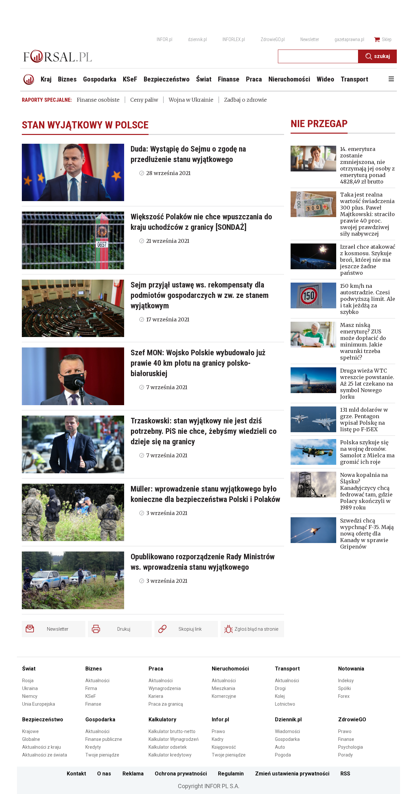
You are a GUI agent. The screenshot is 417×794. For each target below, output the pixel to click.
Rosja (28, 680)
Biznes (93, 669)
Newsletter (309, 39)
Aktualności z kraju (41, 747)
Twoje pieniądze (102, 754)
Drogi (280, 688)
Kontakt (76, 774)
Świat (29, 669)
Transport (287, 669)
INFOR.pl (164, 39)
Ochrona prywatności (181, 774)
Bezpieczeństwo (42, 719)
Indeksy (346, 680)
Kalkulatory (162, 719)
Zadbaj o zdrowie (245, 99)
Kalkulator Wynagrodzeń (174, 739)
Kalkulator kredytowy (170, 754)
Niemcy (29, 696)
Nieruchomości (230, 669)
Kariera (156, 696)
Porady (345, 754)
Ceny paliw (144, 99)
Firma (91, 688)
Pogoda (283, 754)
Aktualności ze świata (44, 754)
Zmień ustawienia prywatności (292, 774)
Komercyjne (224, 696)
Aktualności (97, 680)
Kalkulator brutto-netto (172, 731)
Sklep (387, 39)
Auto (280, 747)
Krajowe (30, 731)
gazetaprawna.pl (349, 39)
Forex (344, 696)
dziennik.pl (197, 39)
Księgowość (224, 747)
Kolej (280, 696)
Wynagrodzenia (165, 688)
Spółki (344, 688)
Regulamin (231, 774)
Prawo (218, 731)
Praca (156, 669)
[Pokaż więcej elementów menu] (391, 79)
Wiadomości (287, 731)
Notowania (351, 669)
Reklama (133, 774)
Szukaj (382, 56)
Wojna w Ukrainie (191, 99)
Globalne (31, 739)
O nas (104, 774)
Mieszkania (223, 688)
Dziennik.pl (288, 719)
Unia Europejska (38, 704)
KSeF (90, 696)
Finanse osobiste (98, 99)
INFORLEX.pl (234, 39)
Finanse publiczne (103, 739)
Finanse (93, 704)
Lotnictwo (285, 704)
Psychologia (350, 747)
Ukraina (30, 688)
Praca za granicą (166, 704)
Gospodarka (100, 719)
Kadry (217, 739)
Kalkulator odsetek (168, 747)
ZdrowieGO (352, 719)
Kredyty (93, 747)
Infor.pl (220, 719)
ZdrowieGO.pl (273, 39)
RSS (345, 774)
